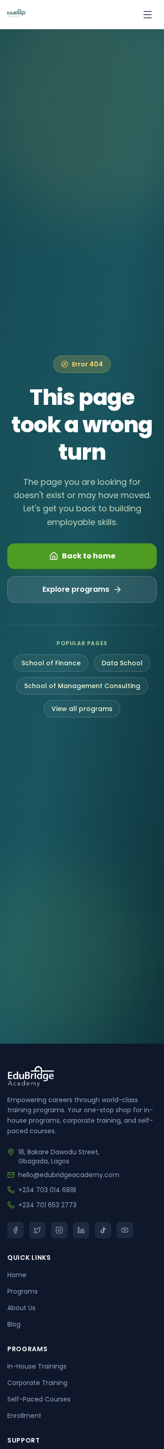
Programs (22, 1291)
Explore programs (75, 589)
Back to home (88, 556)
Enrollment (24, 1415)
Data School (122, 663)
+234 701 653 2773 (47, 1205)
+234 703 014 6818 (47, 1189)
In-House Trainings (37, 1366)
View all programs (82, 708)
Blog (13, 1324)
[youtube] (125, 1230)
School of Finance (51, 663)
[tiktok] (103, 1230)
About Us (21, 1307)
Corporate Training (37, 1382)
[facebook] (15, 1230)
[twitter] (37, 1230)
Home (16, 1274)
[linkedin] (81, 1230)
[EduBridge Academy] (16, 14)
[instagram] (59, 1230)
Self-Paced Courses (39, 1399)
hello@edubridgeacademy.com (68, 1174)
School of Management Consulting (82, 685)
